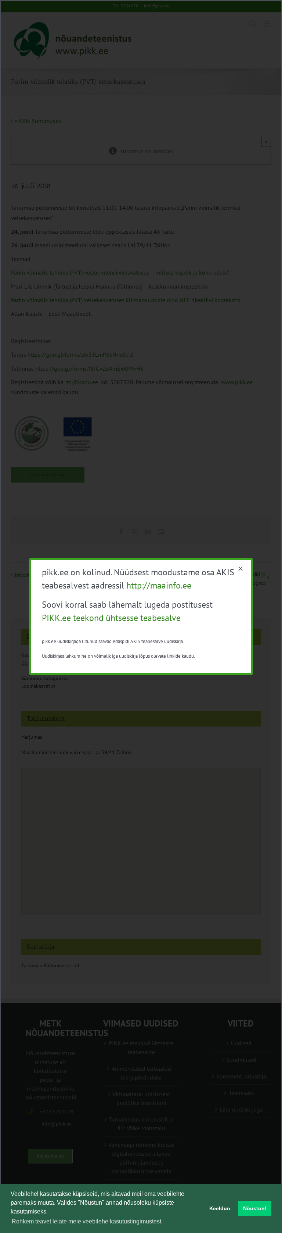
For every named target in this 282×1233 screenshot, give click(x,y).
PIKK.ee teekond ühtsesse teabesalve (111, 617)
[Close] (240, 568)
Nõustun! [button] (255, 1208)
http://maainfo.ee (158, 585)
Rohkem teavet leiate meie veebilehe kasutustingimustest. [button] (87, 1221)
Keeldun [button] (219, 1208)
